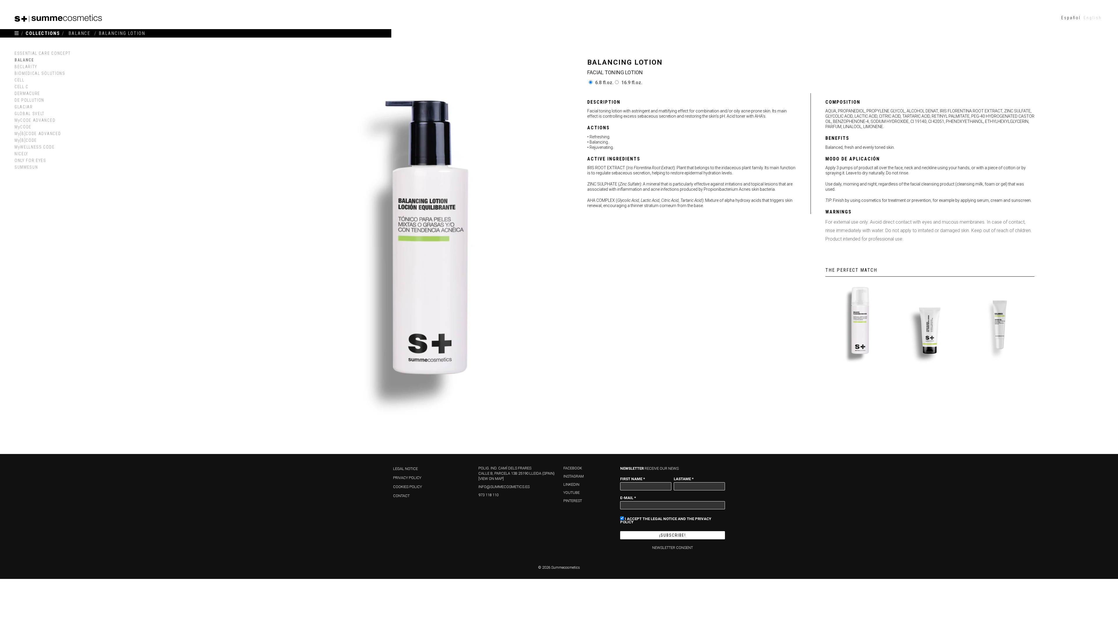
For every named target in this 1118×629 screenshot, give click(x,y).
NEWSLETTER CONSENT (672, 547)
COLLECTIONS (43, 33)
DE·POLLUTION (29, 100)
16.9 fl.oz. (631, 82)
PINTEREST (572, 501)
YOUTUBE (571, 492)
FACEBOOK (572, 468)
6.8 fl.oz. (604, 82)
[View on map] (491, 478)
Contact (401, 496)
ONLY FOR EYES (30, 160)
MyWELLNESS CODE (34, 147)
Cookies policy (407, 487)
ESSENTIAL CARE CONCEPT (43, 53)
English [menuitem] (1093, 17)
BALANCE (24, 60)
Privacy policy (407, 478)
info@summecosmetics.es (504, 487)
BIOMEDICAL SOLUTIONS (40, 73)
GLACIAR (24, 107)
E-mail (628, 497)
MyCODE (23, 127)
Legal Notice (405, 469)
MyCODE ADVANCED (35, 120)
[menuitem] (1071, 17)
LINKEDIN (571, 484)
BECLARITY (26, 66)
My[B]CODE (26, 140)
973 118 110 (488, 495)
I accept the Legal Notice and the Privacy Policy (665, 520)
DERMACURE (27, 93)
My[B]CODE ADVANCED (38, 133)
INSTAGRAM (573, 476)
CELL (19, 80)
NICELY (21, 153)
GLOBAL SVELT (30, 113)
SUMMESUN (26, 167)
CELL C (22, 86)
